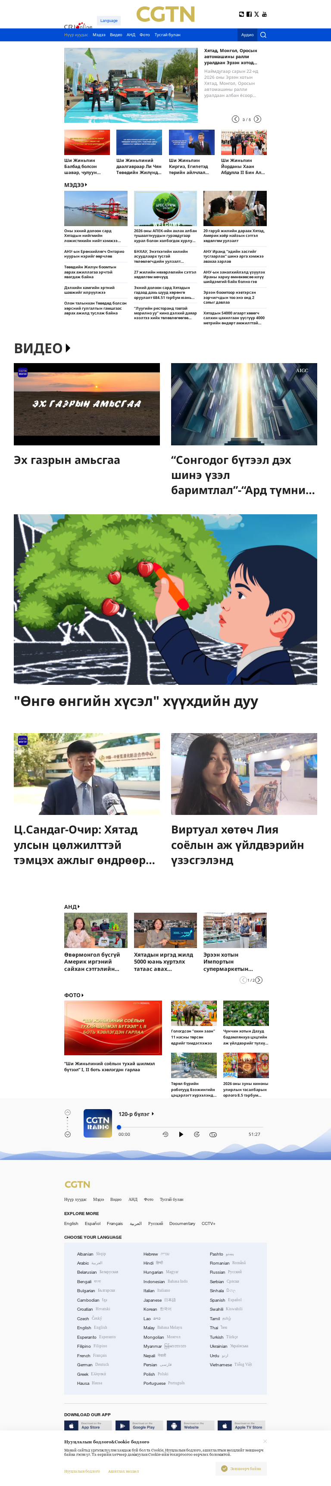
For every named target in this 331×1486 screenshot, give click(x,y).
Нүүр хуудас (75, 1199)
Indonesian (166, 1281)
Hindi (153, 1263)
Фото (72, 995)
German (93, 1365)
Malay (163, 1328)
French (92, 1356)
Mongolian (162, 1337)
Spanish (226, 1300)
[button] (235, 119)
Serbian (224, 1281)
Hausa (89, 1383)
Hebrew (156, 1254)
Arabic (90, 1263)
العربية (136, 1223)
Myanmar (165, 1346)
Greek (91, 1374)
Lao (152, 1318)
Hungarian (161, 1272)
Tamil (220, 1318)
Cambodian (92, 1300)
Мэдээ (98, 1199)
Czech (89, 1318)
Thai (218, 1328)
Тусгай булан (171, 1199)
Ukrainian (229, 1346)
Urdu (219, 1356)
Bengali (89, 1281)
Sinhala (223, 1290)
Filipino (92, 1346)
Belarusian (97, 1272)
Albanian (91, 1254)
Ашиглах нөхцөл (123, 1471)
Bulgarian (96, 1290)
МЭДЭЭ (74, 185)
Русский (155, 1223)
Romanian (228, 1263)
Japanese (160, 1300)
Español (92, 1223)
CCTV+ (208, 1223)
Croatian (93, 1309)
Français (115, 1223)
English (71, 1223)
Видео (38, 348)
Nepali (155, 1356)
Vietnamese (231, 1365)
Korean (158, 1309)
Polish (156, 1374)
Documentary (182, 1223)
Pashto (222, 1254)
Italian (157, 1290)
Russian (226, 1272)
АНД (70, 907)
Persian (158, 1365)
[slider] (119, 1127)
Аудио (247, 35)
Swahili (226, 1309)
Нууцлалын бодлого (82, 1471)
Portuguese (164, 1383)
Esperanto (96, 1337)
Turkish (224, 1337)
